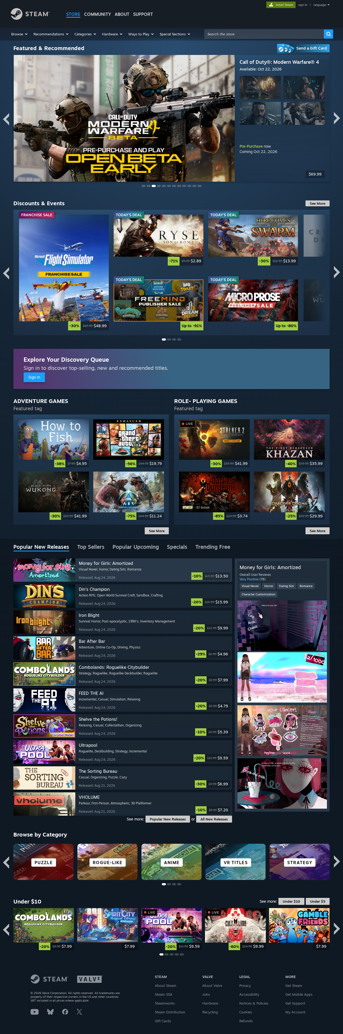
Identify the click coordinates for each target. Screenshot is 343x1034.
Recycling (210, 1012)
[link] (282, 174)
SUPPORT (143, 14)
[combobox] (264, 34)
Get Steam (293, 985)
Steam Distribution (170, 1012)
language (320, 5)
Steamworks (165, 1003)
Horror (268, 586)
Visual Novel (250, 586)
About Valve (212, 985)
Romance (306, 586)
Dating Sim (286, 586)
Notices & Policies (253, 1003)
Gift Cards (163, 1021)
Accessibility (249, 994)
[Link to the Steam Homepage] (30, 18)
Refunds (246, 1021)
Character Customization (258, 594)
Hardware (210, 1003)
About (122, 14)
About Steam (165, 985)
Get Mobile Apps (298, 994)
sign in (302, 5)
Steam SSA (163, 994)
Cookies (245, 1012)
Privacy (245, 985)
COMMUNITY (97, 14)
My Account (295, 1012)
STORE (73, 14)
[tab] (41, 547)
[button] (20, 34)
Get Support (295, 1003)
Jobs (206, 994)
